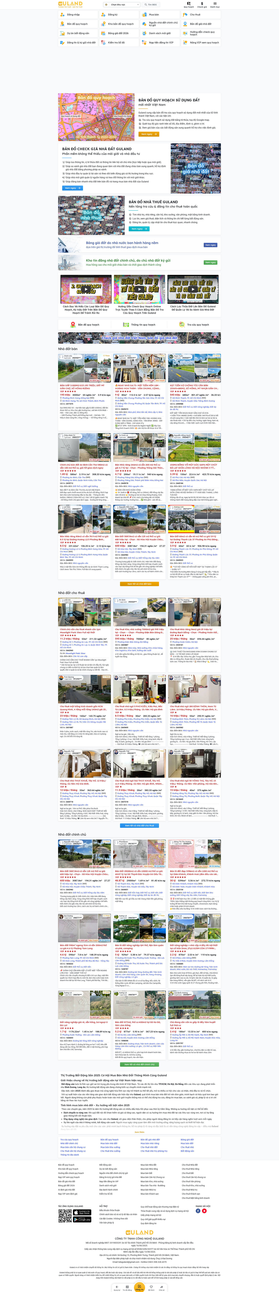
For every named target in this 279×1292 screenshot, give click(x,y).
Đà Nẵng (144, 642)
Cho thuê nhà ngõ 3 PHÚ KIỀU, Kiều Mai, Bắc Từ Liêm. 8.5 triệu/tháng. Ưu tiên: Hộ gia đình (138, 708)
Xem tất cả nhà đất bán (139, 584)
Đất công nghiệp (135, 895)
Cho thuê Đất (188, 1173)
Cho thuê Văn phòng (191, 1181)
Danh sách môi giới (107, 1185)
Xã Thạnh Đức (123, 884)
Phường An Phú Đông (202, 549)
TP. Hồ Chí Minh (194, 398)
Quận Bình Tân (97, 645)
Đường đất (147, 972)
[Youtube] (204, 1210)
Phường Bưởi (194, 796)
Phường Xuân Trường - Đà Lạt (150, 958)
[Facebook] (198, 1210)
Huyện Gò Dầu (138, 886)
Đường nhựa (133, 1043)
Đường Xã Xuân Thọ (126, 958)
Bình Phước (99, 401)
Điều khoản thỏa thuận (109, 1210)
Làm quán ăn (142, 974)
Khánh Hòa (192, 884)
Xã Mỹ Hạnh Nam (196, 1038)
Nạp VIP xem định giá (67, 1194)
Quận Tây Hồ (206, 796)
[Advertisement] (139, 71)
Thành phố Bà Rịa (83, 961)
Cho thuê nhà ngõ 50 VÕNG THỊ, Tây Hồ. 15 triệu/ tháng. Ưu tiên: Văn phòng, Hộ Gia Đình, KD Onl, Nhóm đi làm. (194, 782)
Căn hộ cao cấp (80, 656)
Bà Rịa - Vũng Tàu (101, 961)
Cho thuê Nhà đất (190, 1165)
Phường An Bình (69, 477)
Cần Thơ (81, 477)
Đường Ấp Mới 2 (179, 1035)
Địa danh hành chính (108, 1190)
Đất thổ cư (188, 407)
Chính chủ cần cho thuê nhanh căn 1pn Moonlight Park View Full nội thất (80, 631)
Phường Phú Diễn (141, 719)
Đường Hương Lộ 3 (71, 549)
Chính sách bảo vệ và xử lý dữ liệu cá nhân (118, 1214)
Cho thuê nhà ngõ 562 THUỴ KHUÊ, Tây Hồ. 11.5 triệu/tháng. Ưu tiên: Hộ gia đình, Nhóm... (139, 782)
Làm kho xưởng (128, 1046)
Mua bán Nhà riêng (149, 1169)
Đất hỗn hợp (134, 892)
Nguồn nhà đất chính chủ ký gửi (113, 1173)
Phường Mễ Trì (195, 722)
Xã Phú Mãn (177, 480)
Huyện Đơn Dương (195, 961)
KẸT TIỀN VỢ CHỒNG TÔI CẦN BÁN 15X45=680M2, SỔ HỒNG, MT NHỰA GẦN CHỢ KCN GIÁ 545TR (194, 387)
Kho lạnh (132, 650)
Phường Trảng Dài (125, 477)
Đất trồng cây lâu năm (149, 558)
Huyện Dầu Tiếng (195, 401)
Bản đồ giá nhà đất (66, 1181)
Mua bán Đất (146, 1173)
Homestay (202, 969)
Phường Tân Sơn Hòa (144, 398)
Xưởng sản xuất (144, 650)
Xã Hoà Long (68, 961)
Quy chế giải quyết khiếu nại (153, 1219)
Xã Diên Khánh (179, 884)
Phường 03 (139, 403)
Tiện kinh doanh (147, 1043)
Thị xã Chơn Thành (84, 401)
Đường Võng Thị (179, 793)
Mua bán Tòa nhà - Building (153, 1185)
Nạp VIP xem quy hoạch (69, 1177)
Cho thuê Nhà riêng (190, 1169)
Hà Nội (187, 477)
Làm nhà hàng (128, 974)
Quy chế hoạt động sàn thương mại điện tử (160, 1207)
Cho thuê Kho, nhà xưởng (193, 1185)
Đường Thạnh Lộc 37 (181, 549)
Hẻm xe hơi (188, 967)
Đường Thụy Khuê (70, 793)
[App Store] (82, 1212)
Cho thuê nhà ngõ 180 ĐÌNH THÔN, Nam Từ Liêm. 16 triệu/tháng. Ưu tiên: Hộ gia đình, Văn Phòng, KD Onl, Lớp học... (194, 708)
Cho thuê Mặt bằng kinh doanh (196, 1198)
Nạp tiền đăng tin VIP (108, 1181)
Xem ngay (210, 245)
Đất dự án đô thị (151, 895)
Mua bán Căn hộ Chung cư (153, 1177)
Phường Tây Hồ (87, 793)
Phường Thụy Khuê (89, 796)
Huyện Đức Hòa (212, 1038)
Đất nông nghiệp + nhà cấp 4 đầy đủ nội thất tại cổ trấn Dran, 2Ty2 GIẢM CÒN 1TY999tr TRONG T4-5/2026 (194, 947)
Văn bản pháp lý (106, 1223)
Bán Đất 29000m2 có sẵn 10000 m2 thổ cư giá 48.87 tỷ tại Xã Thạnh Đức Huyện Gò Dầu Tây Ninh (139, 873)
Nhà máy (132, 648)
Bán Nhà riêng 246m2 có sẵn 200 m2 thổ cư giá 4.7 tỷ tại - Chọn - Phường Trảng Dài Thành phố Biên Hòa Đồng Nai (139, 466)
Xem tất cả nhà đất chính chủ (139, 1064)
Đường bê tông (135, 972)
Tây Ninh (133, 549)
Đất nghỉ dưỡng (91, 486)
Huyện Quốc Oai (192, 480)
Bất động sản (105, 1165)
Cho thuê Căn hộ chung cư (194, 1177)
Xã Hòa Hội (122, 549)
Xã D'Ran (176, 958)
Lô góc (135, 977)
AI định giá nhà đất (66, 1190)
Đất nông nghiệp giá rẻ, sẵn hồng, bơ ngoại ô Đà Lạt (84, 1024)
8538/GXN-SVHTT (145, 1249)
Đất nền (154, 892)
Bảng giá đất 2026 (66, 1185)
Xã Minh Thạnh (179, 398)
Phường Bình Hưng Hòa (91, 549)
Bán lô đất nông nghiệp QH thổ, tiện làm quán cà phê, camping (139, 947)
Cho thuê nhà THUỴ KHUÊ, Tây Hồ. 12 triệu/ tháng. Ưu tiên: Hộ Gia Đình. (83, 782)
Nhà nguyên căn (135, 486)
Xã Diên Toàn (178, 886)
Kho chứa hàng (155, 648)
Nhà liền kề (142, 412)
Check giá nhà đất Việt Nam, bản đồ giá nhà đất (139, 338)
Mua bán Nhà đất (148, 1165)
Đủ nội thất (191, 969)
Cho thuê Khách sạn (191, 1194)
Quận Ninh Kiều (85, 480)
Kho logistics (121, 650)
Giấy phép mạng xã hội (151, 1215)
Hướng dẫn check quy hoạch (71, 1173)
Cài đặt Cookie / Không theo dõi (113, 1218)
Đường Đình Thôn (180, 719)
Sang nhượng (155, 974)
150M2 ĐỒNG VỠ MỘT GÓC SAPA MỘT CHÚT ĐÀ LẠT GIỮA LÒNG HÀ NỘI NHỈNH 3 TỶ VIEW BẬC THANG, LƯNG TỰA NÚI (193, 466)
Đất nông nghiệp (201, 407)
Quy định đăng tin (149, 1223)
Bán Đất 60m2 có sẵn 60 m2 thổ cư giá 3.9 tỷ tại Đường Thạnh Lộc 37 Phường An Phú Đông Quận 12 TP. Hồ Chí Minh (193, 538)
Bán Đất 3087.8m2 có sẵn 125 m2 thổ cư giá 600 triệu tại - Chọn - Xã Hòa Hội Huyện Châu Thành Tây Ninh (139, 538)
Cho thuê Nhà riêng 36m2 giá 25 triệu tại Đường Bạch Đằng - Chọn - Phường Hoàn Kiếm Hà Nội (194, 631)
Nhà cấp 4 (153, 412)
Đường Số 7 (67, 642)
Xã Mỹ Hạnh (193, 1035)
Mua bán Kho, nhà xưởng (152, 1181)
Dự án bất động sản (108, 1169)
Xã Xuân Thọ (143, 963)
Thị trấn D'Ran (179, 961)
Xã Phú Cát (177, 477)
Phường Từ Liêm (196, 719)
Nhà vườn (181, 969)
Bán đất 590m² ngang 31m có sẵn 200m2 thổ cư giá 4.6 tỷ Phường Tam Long (83, 947)
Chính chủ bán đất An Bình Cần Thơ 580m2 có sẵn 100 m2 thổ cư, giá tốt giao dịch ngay (84, 466)
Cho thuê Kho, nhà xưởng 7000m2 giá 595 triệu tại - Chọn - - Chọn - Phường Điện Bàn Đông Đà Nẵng (139, 631)
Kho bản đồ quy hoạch (68, 1169)
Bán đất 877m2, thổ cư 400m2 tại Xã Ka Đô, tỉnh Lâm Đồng (138, 1024)
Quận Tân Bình (152, 403)
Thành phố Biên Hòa (144, 480)
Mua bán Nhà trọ (148, 1190)
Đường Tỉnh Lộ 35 (70, 719)
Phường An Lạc (81, 642)
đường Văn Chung (125, 398)
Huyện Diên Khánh (194, 886)
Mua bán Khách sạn (150, 1194)
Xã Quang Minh (86, 719)
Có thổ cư (147, 1046)
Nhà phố (132, 412)
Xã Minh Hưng (68, 401)
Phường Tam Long (70, 958)
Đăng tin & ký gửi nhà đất (110, 1177)
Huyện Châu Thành (138, 552)
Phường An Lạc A (82, 645)
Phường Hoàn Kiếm (181, 642)
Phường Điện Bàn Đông (128, 642)
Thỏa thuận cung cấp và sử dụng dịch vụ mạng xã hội (165, 1211)
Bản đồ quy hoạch (66, 1165)
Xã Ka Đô (121, 1035)
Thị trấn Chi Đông (87, 722)
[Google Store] (82, 1219)
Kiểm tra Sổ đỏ (105, 1194)
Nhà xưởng (142, 648)
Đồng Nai (85, 398)
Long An (174, 1040)
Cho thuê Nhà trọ (189, 1190)
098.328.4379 (160, 1262)
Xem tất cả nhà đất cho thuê (139, 825)
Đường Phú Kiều (125, 719)
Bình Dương (209, 401)
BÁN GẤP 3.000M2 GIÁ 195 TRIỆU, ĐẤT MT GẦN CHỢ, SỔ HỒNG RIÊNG (82, 387)
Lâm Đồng (120, 960)
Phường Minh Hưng (71, 398)
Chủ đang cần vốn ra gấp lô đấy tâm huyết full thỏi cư (192, 1024)
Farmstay (202, 895)
